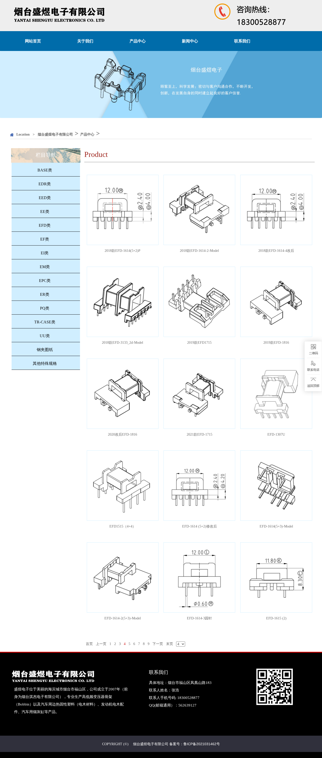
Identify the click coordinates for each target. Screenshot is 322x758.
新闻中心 (190, 41)
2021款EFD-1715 (199, 393)
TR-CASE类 (44, 322)
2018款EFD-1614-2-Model (199, 209)
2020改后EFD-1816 (122, 393)
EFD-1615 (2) (276, 577)
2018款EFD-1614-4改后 (276, 210)
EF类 (44, 239)
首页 (89, 644)
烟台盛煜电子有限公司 (55, 134)
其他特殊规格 (45, 363)
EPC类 (45, 280)
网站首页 (33, 41)
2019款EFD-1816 (276, 302)
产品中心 (138, 41)
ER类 (44, 294)
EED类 (45, 198)
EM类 (45, 267)
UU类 (45, 336)
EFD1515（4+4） (122, 485)
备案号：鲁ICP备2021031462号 (194, 744)
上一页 (101, 644)
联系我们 (242, 41)
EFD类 (45, 225)
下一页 (157, 644)
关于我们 (85, 41)
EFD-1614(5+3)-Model (276, 485)
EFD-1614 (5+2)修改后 (199, 485)
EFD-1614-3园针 (199, 577)
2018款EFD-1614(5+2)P (122, 210)
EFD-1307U (276, 393)
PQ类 (44, 308)
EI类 (45, 253)
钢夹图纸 (45, 349)
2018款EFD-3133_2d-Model (122, 301)
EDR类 (44, 184)
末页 (169, 644)
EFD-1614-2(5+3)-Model (122, 577)
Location (23, 134)
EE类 (44, 211)
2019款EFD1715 (199, 302)
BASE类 (44, 170)
